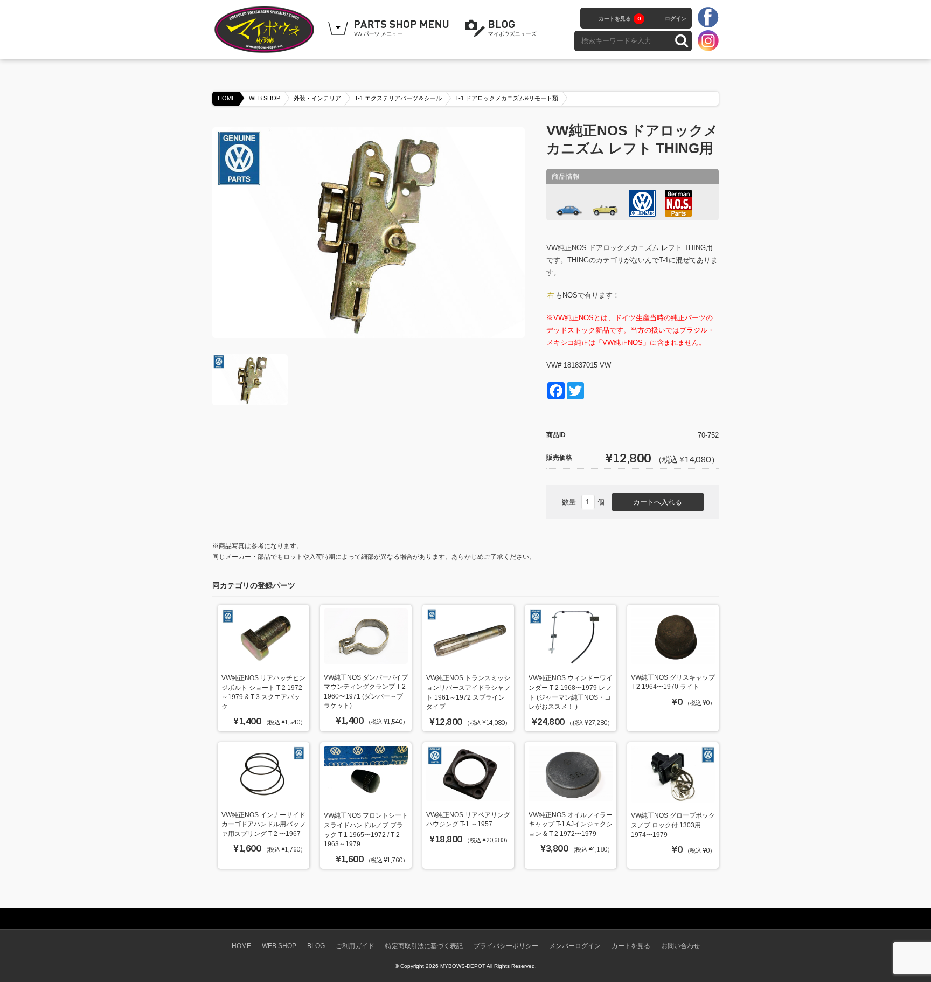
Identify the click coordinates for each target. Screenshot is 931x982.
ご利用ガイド (355, 945)
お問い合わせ (680, 945)
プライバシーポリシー (506, 945)
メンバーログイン (575, 945)
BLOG (502, 28)
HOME (226, 98)
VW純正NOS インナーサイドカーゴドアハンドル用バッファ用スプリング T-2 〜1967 (263, 824)
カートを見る (620, 18)
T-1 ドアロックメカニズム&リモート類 (506, 98)
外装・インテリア (317, 98)
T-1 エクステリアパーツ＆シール (398, 98)
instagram (708, 40)
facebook (708, 18)
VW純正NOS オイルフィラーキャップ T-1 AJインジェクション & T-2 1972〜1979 (571, 824)
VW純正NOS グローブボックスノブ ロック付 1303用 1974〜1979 (673, 825)
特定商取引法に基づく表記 (424, 945)
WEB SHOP (264, 98)
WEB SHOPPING (390, 28)
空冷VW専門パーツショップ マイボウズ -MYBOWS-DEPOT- (266, 29)
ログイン (675, 18)
